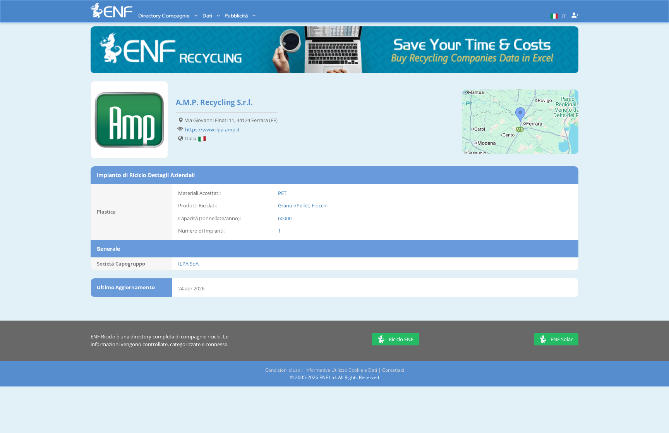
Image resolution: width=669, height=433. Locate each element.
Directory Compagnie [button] (164, 15)
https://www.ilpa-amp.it (212, 129)
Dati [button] (207, 15)
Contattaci (393, 370)
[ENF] (111, 10)
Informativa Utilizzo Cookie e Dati (341, 370)
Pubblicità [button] (237, 15)
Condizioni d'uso (282, 370)
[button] (557, 15)
